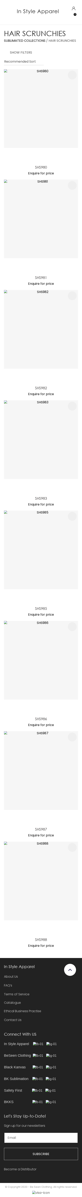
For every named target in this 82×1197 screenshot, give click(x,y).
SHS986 (41, 719)
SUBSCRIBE (41, 1154)
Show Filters (21, 52)
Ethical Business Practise (22, 1011)
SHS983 (41, 498)
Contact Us (12, 1020)
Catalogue (12, 1003)
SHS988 (41, 939)
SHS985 (41, 608)
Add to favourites (72, 75)
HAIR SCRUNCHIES (62, 40)
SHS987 (41, 829)
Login (73, 8)
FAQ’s (8, 985)
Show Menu (6, 12)
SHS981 (41, 277)
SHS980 (41, 167)
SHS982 (41, 388)
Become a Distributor (20, 1169)
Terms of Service (16, 994)
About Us (11, 976)
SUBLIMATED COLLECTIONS (24, 40)
